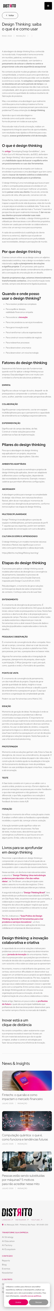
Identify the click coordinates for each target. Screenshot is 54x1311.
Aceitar (18, 1302)
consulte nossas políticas (30, 1296)
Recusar (38, 1302)
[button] (48, 6)
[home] (9, 6)
